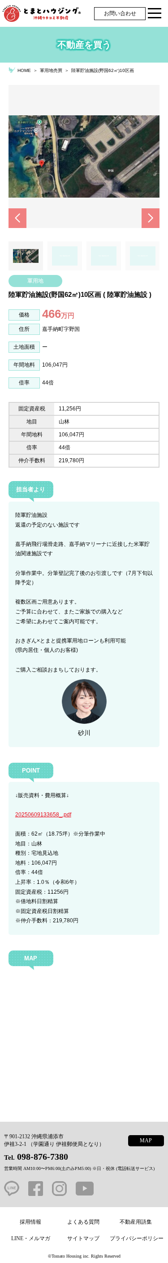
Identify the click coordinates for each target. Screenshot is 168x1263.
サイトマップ (83, 1238)
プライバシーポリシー (137, 1238)
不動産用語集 (136, 1222)
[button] (17, 218)
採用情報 (30, 1222)
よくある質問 (83, 1222)
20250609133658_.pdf (43, 814)
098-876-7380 (42, 1157)
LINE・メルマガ (30, 1238)
